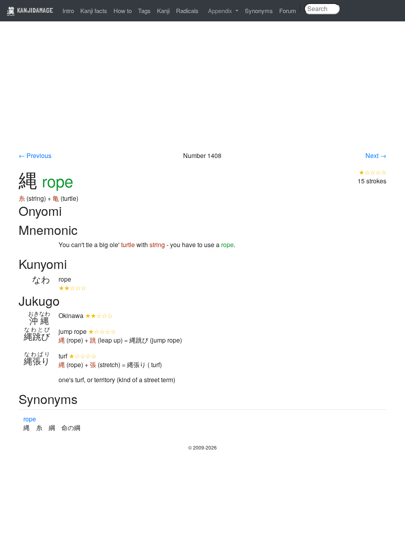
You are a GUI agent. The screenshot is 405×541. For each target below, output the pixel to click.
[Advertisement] (202, 91)
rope (29, 418)
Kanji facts (93, 10)
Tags (144, 10)
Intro (68, 10)
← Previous (35, 155)
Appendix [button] (221, 10)
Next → (375, 155)
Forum (287, 10)
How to (123, 10)
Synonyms (259, 10)
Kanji (163, 10)
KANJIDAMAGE (34, 10)
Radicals (187, 10)
